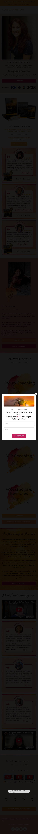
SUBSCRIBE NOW (19, 436)
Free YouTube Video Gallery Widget (18, 791)
